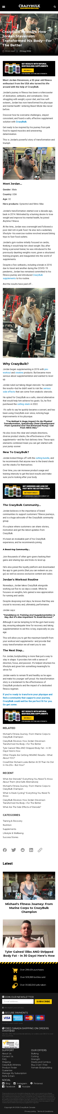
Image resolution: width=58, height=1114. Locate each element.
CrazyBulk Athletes (11, 1065)
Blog (7, 1083)
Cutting (35, 1056)
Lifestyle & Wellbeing (13, 833)
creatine (19, 372)
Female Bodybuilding (41, 1067)
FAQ (4, 1059)
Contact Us (7, 1056)
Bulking (35, 1053)
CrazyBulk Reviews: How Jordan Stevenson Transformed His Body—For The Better (24, 742)
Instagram (22, 1083)
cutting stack (23, 404)
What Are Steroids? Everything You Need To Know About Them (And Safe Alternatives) (28, 780)
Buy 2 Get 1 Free (39, 1065)
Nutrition (7, 825)
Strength (35, 1059)
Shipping (6, 1062)
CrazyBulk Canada (27, 1107)
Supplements (9, 829)
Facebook (10, 1086)
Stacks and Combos (41, 1062)
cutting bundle (42, 458)
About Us (6, 1053)
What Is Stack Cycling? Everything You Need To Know (26, 794)
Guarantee (7, 1070)
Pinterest (38, 1083)
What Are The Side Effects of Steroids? (22, 807)
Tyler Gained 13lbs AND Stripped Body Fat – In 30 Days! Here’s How (27, 749)
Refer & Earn (8, 1076)
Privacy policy (30, 1111)
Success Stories (10, 837)
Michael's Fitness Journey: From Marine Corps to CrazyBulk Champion (26, 735)
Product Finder (9, 1067)
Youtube (26, 1086)
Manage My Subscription (14, 1073)
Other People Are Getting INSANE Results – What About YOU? (28, 756)
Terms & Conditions (45, 1111)
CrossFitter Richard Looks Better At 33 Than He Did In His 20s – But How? (28, 763)
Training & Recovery (12, 821)
